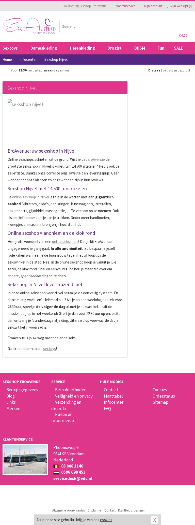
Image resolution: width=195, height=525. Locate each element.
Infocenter (113, 402)
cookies (106, 519)
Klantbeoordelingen (131, 510)
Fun (161, 48)
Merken (13, 408)
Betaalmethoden (70, 389)
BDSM (139, 48)
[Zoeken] (106, 26)
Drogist (115, 48)
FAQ (107, 408)
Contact (111, 389)
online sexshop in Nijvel (30, 197)
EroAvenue (96, 159)
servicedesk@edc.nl (72, 478)
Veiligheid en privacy (74, 396)
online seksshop (65, 241)
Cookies (160, 389)
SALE (178, 48)
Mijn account (153, 6)
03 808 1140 (71, 466)
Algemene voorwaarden (68, 510)
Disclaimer (95, 510)
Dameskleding (43, 48)
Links (11, 402)
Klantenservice (125, 6)
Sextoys (10, 48)
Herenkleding (82, 48)
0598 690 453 (73, 472)
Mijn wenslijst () (181, 6)
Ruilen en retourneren (62, 417)
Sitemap (160, 402)
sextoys (49, 348)
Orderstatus (164, 396)
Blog (10, 396)
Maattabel (113, 396)
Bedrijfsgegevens (22, 389)
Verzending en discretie (66, 405)
